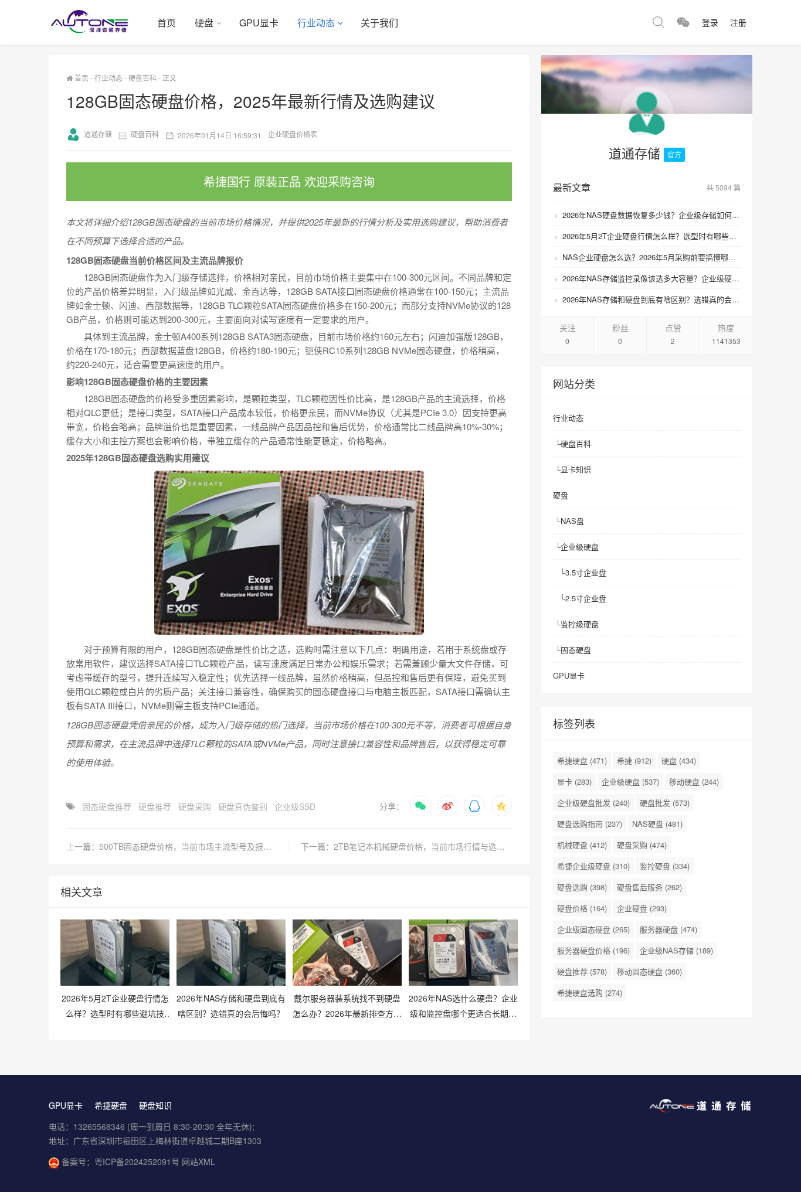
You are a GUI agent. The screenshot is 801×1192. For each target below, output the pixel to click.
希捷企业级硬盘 (593, 865)
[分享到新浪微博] (447, 805)
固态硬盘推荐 (106, 806)
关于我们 (379, 22)
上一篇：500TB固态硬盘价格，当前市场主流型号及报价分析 (177, 846)
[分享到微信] (420, 805)
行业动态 (316, 22)
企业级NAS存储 (676, 950)
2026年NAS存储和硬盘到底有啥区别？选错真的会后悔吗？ (651, 299)
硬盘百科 (142, 78)
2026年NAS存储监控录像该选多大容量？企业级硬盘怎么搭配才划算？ (651, 278)
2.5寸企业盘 (585, 598)
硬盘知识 (155, 1105)
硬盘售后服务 (649, 887)
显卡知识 (576, 469)
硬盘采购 (194, 806)
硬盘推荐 (154, 806)
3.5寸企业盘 (585, 572)
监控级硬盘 (580, 623)
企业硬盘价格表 (292, 134)
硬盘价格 (582, 908)
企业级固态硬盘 (593, 929)
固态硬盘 (576, 649)
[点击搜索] (658, 22)
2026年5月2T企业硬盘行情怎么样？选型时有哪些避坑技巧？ (651, 235)
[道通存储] (647, 116)
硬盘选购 (582, 887)
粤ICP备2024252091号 (136, 1161)
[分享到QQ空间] (501, 805)
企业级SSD (294, 806)
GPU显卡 (259, 22)
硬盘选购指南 (589, 823)
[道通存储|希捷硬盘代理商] (98, 22)
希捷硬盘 (582, 760)
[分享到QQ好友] (474, 805)
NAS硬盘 (657, 823)
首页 (166, 22)
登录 (710, 22)
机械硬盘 (582, 844)
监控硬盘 (665, 865)
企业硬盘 (642, 908)
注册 (738, 22)
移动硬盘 (694, 781)
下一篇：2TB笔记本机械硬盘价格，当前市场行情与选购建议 (406, 846)
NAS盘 (572, 520)
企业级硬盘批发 (593, 802)
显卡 (574, 781)
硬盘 (204, 22)
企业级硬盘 (580, 546)
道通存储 (98, 134)
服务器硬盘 (668, 929)
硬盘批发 (665, 802)
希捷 (634, 760)
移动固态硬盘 (649, 971)
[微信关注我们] (683, 22)
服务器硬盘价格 (593, 950)
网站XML (198, 1161)
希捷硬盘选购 (589, 992)
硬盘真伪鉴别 (242, 806)
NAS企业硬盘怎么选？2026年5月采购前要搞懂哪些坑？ (651, 257)
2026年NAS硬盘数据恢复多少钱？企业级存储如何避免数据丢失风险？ (651, 214)
